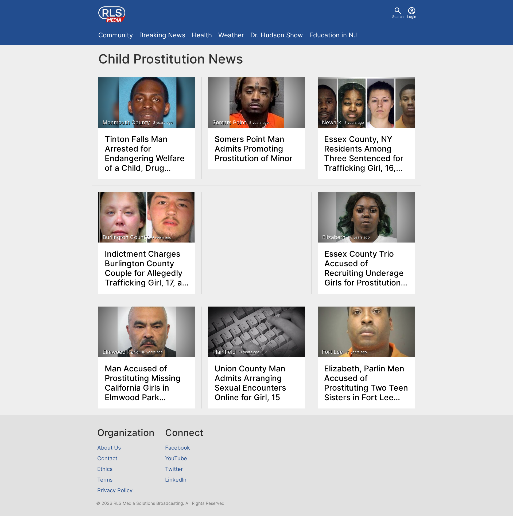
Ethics (104, 469)
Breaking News (162, 35)
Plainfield (224, 352)
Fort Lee (332, 352)
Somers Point (229, 122)
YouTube (176, 458)
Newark (331, 122)
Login (411, 16)
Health (202, 35)
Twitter (174, 469)
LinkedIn (175, 480)
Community (115, 35)
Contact (107, 458)
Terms (104, 480)
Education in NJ (333, 35)
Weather (231, 35)
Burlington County (126, 237)
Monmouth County (126, 122)
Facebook (177, 447)
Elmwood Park (120, 352)
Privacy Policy (115, 490)
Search (398, 16)
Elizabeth (333, 237)
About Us (109, 447)
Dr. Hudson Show (276, 35)
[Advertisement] (256, 232)
